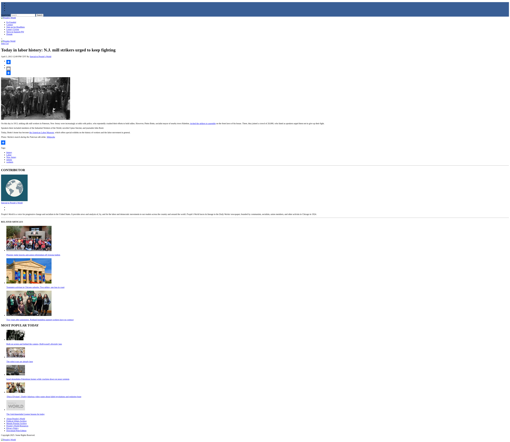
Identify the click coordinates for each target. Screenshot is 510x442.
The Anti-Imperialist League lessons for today (25, 414)
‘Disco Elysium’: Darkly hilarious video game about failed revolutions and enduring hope (43, 397)
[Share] (257, 62)
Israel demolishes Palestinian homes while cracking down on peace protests (37, 379)
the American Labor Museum (41, 132)
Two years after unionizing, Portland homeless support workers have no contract (40, 320)
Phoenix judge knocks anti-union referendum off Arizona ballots (33, 255)
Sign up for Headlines (15, 27)
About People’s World (15, 419)
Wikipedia (51, 137)
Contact (9, 25)
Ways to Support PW (15, 32)
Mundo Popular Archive (16, 423)
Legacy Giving (12, 29)
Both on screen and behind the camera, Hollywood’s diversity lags (34, 344)
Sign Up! (5, 43)
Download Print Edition (16, 431)
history (9, 152)
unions (9, 159)
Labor (8, 155)
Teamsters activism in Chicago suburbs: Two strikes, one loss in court (35, 287)
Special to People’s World (40, 56)
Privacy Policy (12, 428)
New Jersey (11, 157)
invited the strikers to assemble (203, 123)
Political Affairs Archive (16, 421)
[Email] (257, 69)
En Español (11, 22)
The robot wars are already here (19, 361)
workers (9, 162)
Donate (9, 34)
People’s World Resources (17, 426)
